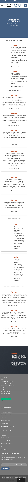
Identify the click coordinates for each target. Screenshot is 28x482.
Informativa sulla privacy (7, 417)
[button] (2, 5)
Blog (2, 446)
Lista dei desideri (5, 440)
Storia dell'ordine (5, 438)
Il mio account (4, 435)
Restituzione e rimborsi (7, 415)
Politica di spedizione (6, 412)
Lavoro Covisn (5, 423)
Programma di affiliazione (7, 426)
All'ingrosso (4, 449)
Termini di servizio (5, 420)
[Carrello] (25, 5)
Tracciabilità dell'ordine (7, 443)
